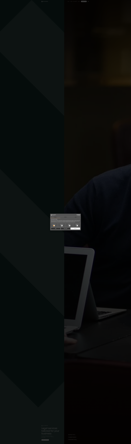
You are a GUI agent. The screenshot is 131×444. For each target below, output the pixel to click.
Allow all (75, 228)
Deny (55, 228)
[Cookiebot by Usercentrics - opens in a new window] (77, 214)
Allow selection (65, 228)
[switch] (62, 225)
